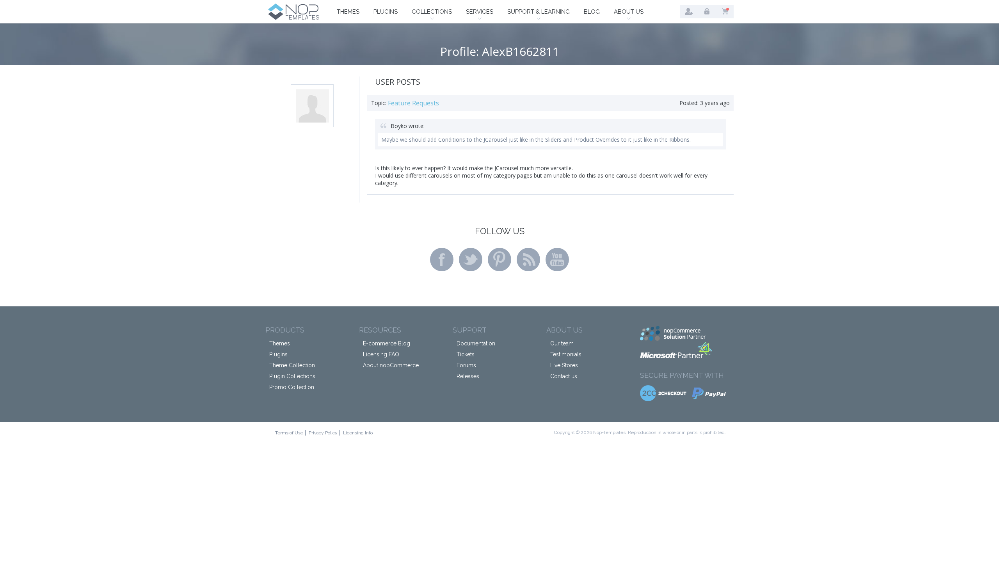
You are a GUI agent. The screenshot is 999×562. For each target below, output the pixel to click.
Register (689, 11)
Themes (348, 11)
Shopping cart (725, 11)
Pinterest (499, 259)
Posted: (689, 103)
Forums (466, 365)
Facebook (441, 259)
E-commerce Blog (386, 343)
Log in (707, 11)
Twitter (470, 259)
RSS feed (528, 259)
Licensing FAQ (381, 354)
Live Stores (564, 365)
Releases (468, 376)
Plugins (385, 11)
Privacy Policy (323, 433)
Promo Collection (291, 387)
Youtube (557, 259)
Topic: (378, 103)
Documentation (476, 343)
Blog (592, 11)
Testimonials (565, 354)
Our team (562, 343)
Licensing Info (358, 433)
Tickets (466, 354)
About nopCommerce (391, 365)
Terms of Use (289, 433)
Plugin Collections (292, 376)
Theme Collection (292, 365)
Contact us (563, 376)
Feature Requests (413, 103)
